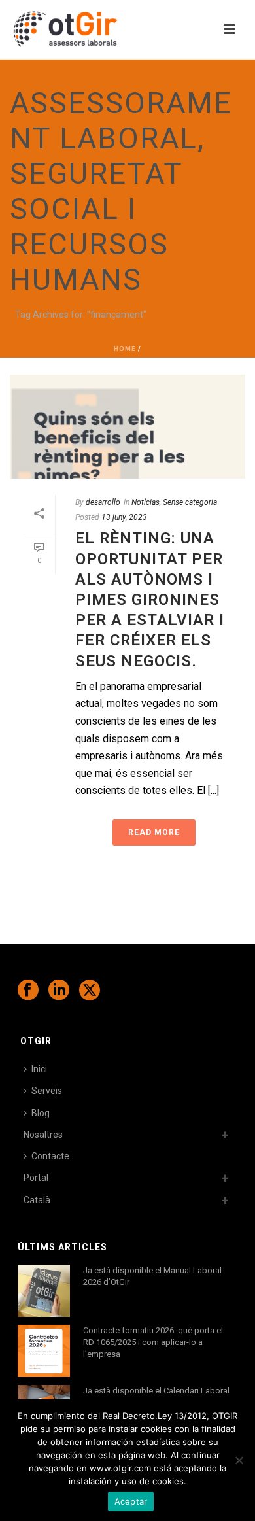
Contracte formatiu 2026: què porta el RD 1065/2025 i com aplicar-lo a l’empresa (153, 1342)
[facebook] (28, 991)
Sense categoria (190, 502)
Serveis (46, 1090)
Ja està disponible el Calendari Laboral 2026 (156, 1396)
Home (125, 348)
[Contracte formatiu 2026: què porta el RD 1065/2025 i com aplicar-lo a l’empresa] (44, 1351)
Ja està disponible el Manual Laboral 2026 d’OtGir (152, 1276)
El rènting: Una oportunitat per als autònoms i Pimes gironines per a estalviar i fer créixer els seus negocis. (149, 599)
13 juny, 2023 (124, 517)
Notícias (145, 502)
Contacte (50, 1156)
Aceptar (131, 1501)
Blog (40, 1113)
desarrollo (103, 502)
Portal (36, 1177)
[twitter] (89, 991)
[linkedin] (58, 991)
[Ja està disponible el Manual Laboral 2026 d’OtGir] (44, 1291)
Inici (39, 1069)
